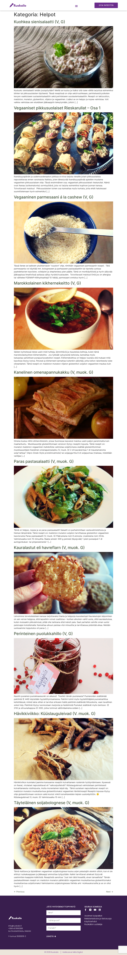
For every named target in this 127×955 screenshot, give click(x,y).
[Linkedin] (100, 910)
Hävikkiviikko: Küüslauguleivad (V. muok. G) (54, 713)
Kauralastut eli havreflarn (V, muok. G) (49, 547)
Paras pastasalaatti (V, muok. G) (44, 461)
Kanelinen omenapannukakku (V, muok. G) (53, 372)
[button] (76, 6)
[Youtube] (95, 910)
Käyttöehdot (90, 921)
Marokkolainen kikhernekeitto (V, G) (47, 283)
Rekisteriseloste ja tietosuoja (97, 918)
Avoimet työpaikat (93, 915)
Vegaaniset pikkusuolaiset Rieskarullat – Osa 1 (57, 108)
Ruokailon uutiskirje (93, 924)
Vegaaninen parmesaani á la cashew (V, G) (53, 197)
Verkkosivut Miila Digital (72, 952)
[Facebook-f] (85, 910)
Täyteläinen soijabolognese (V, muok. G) (51, 802)
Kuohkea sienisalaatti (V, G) (39, 21)
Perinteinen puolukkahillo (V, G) (43, 633)
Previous (19, 891)
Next (109, 891)
